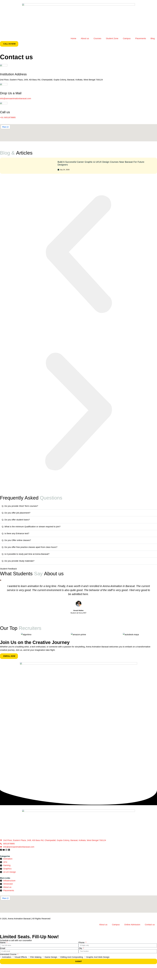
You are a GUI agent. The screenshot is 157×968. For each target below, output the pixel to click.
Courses (97, 38)
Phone (81, 942)
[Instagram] (6, 850)
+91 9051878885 (8, 117)
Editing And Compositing (71, 957)
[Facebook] (1, 850)
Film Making (35, 957)
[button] (78, 254)
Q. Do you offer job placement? (16, 513)
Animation (6, 957)
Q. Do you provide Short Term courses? (20, 506)
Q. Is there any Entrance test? (15, 533)
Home (73, 38)
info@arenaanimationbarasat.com (15, 98)
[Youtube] (4, 850)
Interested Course (8, 954)
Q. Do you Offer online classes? (16, 540)
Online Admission (132, 924)
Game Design (51, 957)
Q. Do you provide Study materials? (18, 561)
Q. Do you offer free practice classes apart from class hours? (29, 547)
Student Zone (112, 38)
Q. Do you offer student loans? (16, 520)
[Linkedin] (9, 850)
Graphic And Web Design (97, 957)
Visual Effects (20, 957)
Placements (140, 38)
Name (3, 942)
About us (85, 38)
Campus (127, 38)
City (80, 948)
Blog (153, 38)
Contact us (150, 924)
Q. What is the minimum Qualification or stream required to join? (31, 526)
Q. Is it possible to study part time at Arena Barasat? (25, 554)
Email (2, 948)
